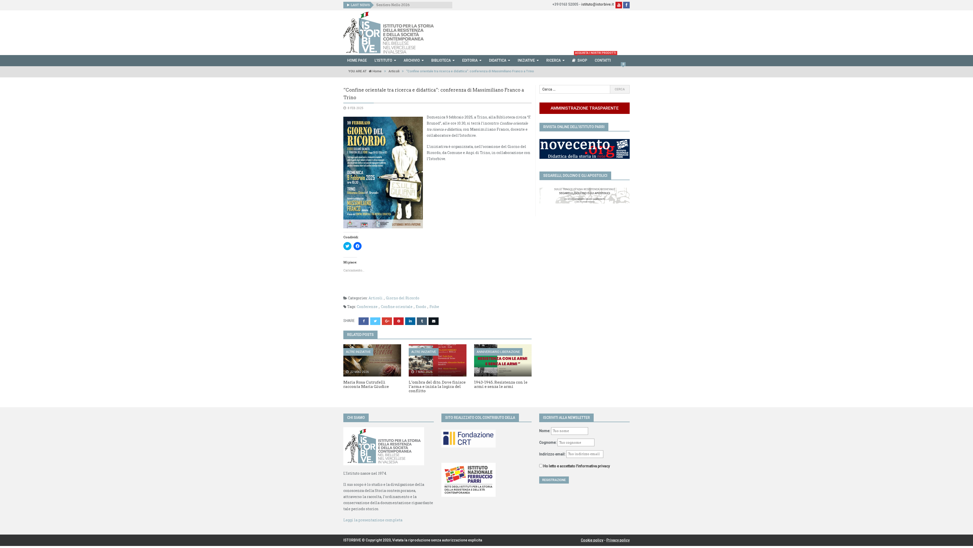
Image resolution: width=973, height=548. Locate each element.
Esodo (421, 306)
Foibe (434, 306)
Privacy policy (618, 540)
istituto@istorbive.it (597, 4)
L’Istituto (383, 60)
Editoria (470, 60)
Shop (583, 58)
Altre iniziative (358, 352)
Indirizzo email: (552, 454)
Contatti (603, 60)
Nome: (544, 431)
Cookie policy (592, 540)
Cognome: (548, 442)
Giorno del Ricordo (402, 298)
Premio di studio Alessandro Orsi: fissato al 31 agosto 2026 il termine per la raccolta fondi (412, 5)
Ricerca (553, 60)
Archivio (412, 60)
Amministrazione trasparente (585, 108)
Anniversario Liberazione (498, 352)
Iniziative (526, 60)
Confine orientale (397, 306)
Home (377, 71)
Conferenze (367, 306)
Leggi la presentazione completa (372, 520)
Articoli (393, 71)
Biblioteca (441, 60)
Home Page (357, 60)
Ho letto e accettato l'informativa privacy (576, 466)
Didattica (497, 60)
